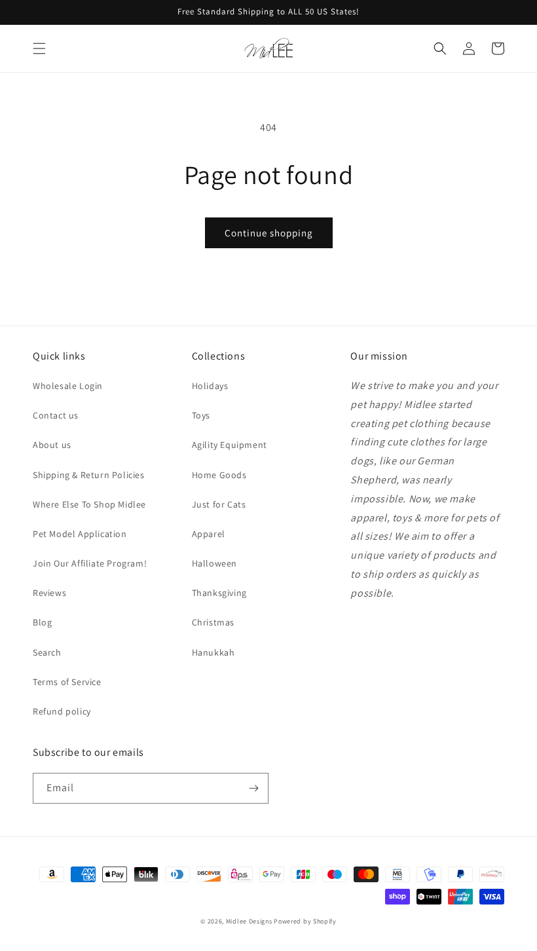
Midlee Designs (249, 921)
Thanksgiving (219, 593)
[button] (39, 48)
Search (47, 652)
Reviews (49, 593)
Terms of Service (67, 682)
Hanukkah (213, 652)
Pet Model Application (80, 534)
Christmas (213, 622)
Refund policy (62, 711)
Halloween (214, 563)
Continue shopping (269, 233)
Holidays (210, 386)
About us (52, 445)
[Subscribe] (253, 788)
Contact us (56, 415)
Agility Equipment (229, 445)
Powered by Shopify (305, 921)
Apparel (208, 534)
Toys (201, 415)
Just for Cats (219, 504)
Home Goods (219, 475)
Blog (42, 622)
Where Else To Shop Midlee (89, 504)
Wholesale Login (68, 386)
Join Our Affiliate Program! (90, 563)
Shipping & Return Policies (89, 475)
